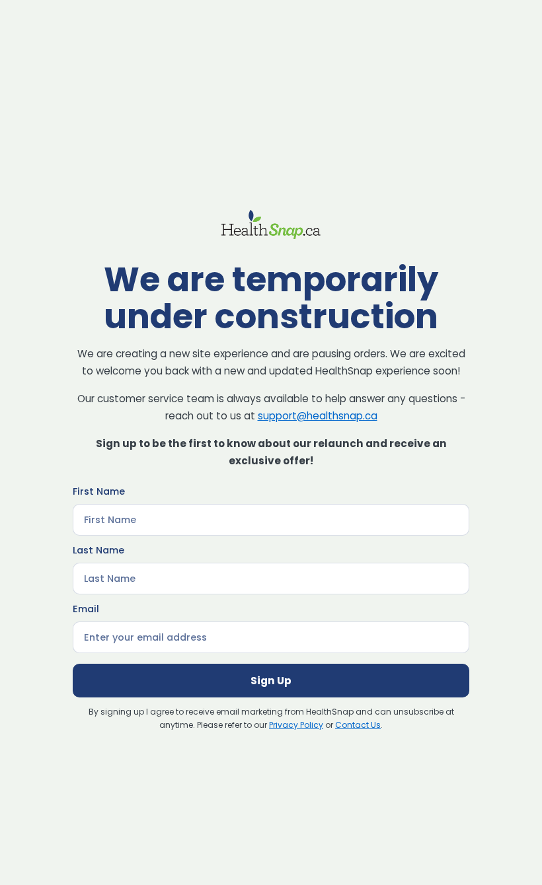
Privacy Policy (296, 724)
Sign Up (271, 681)
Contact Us (358, 724)
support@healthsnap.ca (317, 416)
